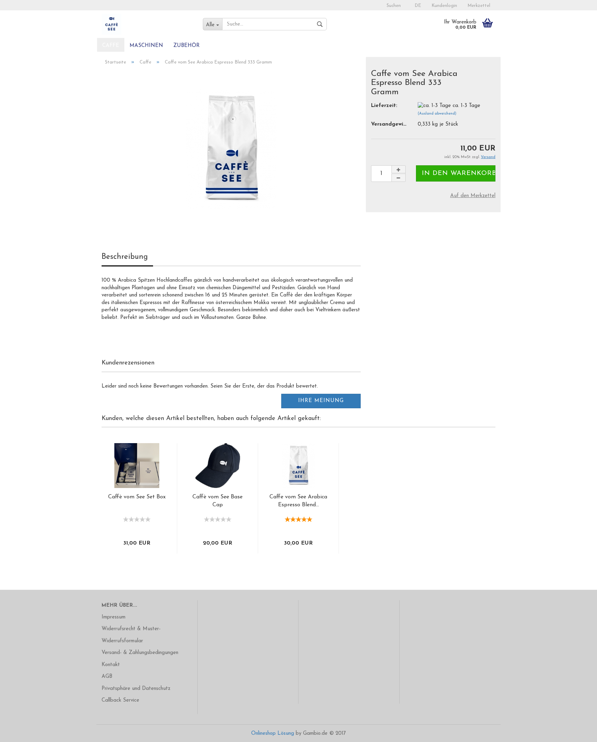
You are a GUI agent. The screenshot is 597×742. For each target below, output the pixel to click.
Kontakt (111, 664)
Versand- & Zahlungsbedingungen (140, 652)
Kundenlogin (444, 5)
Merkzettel (478, 5)
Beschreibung (125, 257)
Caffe (110, 45)
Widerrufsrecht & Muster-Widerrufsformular (131, 635)
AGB (107, 676)
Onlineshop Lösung (272, 733)
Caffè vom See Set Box (136, 497)
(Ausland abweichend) (437, 114)
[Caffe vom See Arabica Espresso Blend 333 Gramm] (231, 148)
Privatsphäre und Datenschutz (136, 688)
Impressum (113, 617)
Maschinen (146, 45)
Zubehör (186, 45)
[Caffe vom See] (147, 24)
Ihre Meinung (321, 400)
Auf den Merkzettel (472, 195)
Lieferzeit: (384, 105)
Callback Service (120, 700)
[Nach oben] (578, 731)
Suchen (394, 5)
